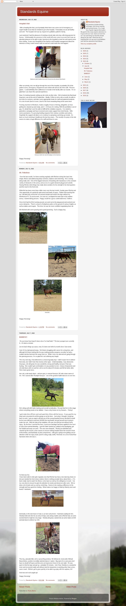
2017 (84, 90)
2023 (84, 58)
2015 (84, 95)
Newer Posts (24, 587)
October (87, 63)
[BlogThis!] (61, 163)
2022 (84, 61)
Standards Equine (34, 12)
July (85, 66)
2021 (84, 85)
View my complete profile (88, 43)
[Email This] (59, 163)
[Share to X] (63, 163)
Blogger (74, 598)
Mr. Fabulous (24, 173)
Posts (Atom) (32, 591)
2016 (84, 93)
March (86, 82)
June (86, 77)
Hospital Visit (24, 24)
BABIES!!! (23, 337)
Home (48, 587)
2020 (84, 88)
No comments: (50, 162)
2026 (84, 51)
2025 (84, 53)
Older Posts (71, 587)
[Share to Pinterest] (66, 163)
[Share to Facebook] (64, 163)
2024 (84, 56)
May (86, 79)
